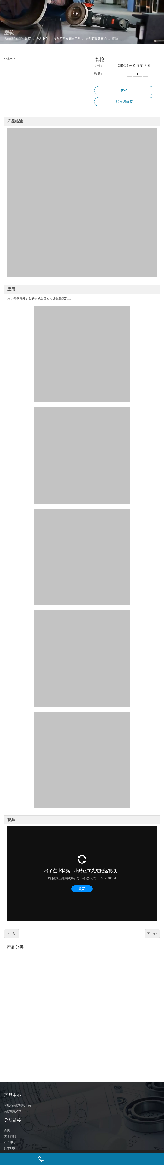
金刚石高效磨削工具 (17, 1105)
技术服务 (10, 1148)
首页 (7, 1130)
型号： (98, 65)
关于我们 (10, 1136)
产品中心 (10, 1142)
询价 (124, 90)
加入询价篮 (124, 101)
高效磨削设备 (13, 1111)
